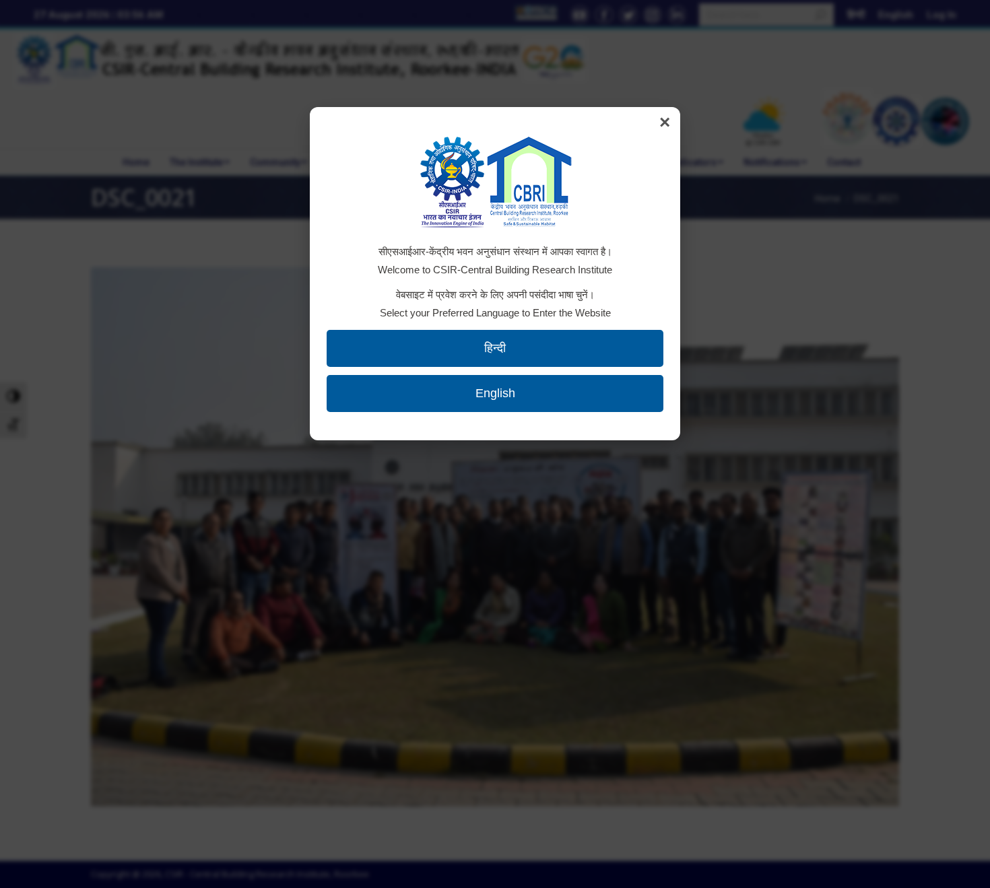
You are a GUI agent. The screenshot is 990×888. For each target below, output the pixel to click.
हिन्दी (495, 348)
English (495, 393)
